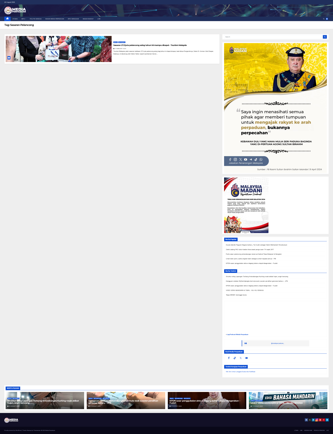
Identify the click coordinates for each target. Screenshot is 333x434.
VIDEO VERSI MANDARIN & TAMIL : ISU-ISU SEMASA (245, 290)
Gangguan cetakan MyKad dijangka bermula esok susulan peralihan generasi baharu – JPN (257, 281)
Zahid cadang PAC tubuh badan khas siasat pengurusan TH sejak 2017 (250, 249)
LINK (301, 430)
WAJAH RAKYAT (88, 19)
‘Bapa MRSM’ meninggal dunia (236, 295)
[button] (324, 19)
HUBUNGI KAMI (308, 430)
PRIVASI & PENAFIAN (319, 430)
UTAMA (15, 19)
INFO (23, 19)
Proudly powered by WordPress (13, 430)
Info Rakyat (122, 42)
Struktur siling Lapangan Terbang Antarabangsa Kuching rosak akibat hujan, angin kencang (257, 276)
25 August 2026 (14, 406)
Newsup (29, 430)
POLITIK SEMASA (36, 19)
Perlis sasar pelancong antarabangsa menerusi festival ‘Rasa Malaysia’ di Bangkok (253, 254)
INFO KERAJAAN (73, 19)
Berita (115, 42)
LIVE (98, 19)
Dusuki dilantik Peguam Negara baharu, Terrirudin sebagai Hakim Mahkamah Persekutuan (256, 245)
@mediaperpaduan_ (277, 343)
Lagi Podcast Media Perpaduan (237, 334)
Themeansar (36, 430)
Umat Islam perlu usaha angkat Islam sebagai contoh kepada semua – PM (251, 259)
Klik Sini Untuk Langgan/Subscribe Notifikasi (240, 371)
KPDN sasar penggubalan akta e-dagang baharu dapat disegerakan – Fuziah (252, 263)
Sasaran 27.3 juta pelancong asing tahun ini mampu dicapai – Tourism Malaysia (150, 45)
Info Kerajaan (97, 398)
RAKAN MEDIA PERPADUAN (54, 19)
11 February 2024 (120, 48)
